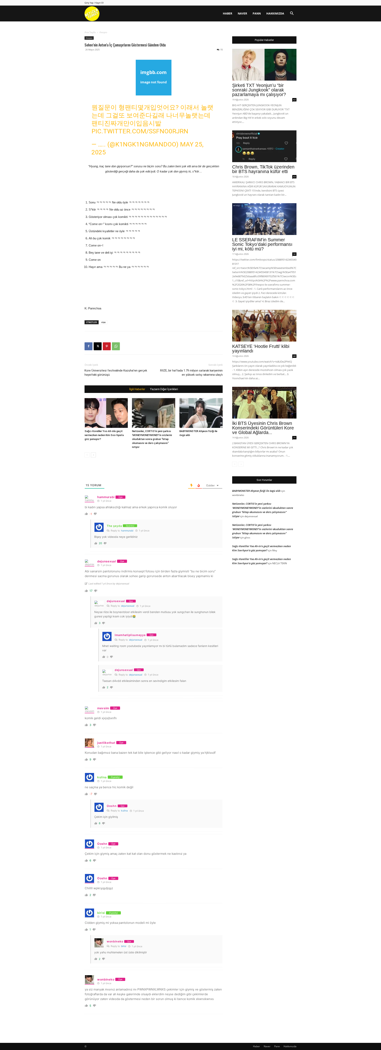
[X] (98, 346)
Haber (227, 13)
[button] (291, 14)
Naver (242, 13)
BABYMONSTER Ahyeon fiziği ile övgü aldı (256, 491)
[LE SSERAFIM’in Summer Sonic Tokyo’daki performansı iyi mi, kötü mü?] (264, 219)
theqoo (89, 38)
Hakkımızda (275, 13)
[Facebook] (88, 346)
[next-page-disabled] (241, 464)
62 (294, 99)
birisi (123, 946)
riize (103, 322)
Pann (257, 13)
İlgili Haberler (137, 389)
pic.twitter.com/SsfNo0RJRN (139, 131)
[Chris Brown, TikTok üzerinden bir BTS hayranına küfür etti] (264, 146)
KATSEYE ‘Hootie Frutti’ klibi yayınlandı (260, 348)
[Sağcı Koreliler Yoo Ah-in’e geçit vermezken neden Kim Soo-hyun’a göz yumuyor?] (106, 413)
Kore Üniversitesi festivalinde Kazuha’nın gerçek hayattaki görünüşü (116, 372)
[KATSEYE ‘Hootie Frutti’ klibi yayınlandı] (264, 326)
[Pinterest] (107, 346)
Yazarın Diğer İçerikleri (164, 389)
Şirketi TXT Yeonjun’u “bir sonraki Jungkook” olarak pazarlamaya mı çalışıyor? (259, 90)
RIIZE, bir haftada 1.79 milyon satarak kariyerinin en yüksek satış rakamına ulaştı (191, 372)
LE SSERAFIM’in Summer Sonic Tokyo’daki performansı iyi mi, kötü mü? (262, 244)
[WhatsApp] (116, 346)
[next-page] (93, 454)
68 (294, 356)
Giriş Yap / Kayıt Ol (94, 2)
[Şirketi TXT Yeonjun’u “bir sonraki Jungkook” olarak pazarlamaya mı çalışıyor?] (264, 65)
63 (294, 176)
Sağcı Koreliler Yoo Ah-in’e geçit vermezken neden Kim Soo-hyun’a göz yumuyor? (104, 435)
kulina (124, 810)
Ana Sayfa (90, 32)
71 (294, 437)
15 (221, 49)
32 (294, 254)
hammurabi (127, 530)
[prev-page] (87, 454)
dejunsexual (127, 605)
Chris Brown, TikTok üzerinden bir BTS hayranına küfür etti (263, 169)
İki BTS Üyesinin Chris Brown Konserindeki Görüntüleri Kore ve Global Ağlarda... (263, 428)
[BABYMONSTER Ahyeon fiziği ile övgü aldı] (201, 413)
